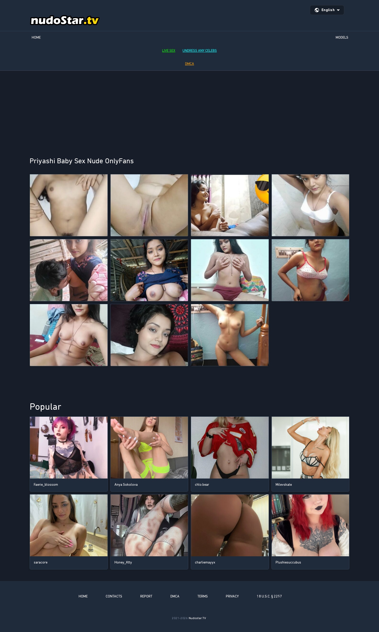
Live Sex (168, 50)
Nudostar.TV (197, 618)
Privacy (232, 596)
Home (36, 37)
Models (342, 37)
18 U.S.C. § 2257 (269, 596)
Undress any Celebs (200, 50)
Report (146, 596)
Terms (202, 596)
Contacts (114, 596)
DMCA (189, 64)
